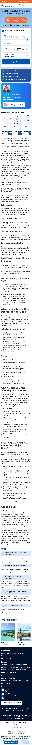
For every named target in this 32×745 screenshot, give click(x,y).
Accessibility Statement (8, 667)
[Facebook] (11, 727)
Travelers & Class (9, 54)
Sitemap (8, 683)
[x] (14, 727)
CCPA (12, 669)
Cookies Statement (20, 669)
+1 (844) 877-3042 (24, 1)
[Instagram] (21, 727)
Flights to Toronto (16, 656)
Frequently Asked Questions (9, 681)
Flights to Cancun (6, 658)
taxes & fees (11, 141)
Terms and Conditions (7, 664)
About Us (3, 678)
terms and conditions (24, 146)
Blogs (3, 683)
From (5, 35)
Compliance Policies (21, 664)
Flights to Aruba (5, 656)
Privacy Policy (5, 669)
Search (17, 62)
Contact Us (11, 678)
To (4, 42)
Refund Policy (5, 672)
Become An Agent (23, 681)
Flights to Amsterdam (16, 653)
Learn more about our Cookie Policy (14, 740)
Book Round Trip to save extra (21, 50)
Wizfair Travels (18, 538)
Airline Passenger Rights (23, 667)
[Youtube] (17, 727)
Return (19, 48)
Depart (6, 48)
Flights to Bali (5, 653)
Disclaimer (13, 672)
